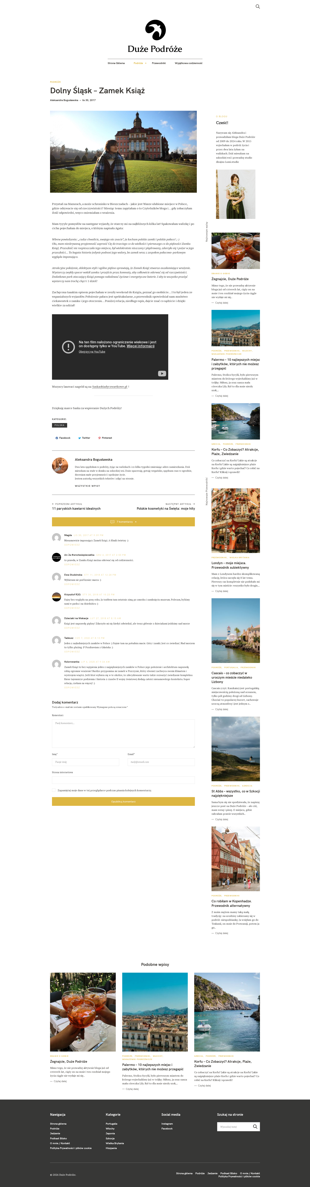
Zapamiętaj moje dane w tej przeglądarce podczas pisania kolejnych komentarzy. (105, 790)
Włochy (247, 350)
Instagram (167, 1123)
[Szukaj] (258, 6)
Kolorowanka (71, 661)
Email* (131, 754)
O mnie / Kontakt (60, 1143)
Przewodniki (159, 63)
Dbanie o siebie (221, 273)
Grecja (216, 444)
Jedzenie (55, 1133)
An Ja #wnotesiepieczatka (79, 554)
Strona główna (58, 1123)
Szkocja (247, 785)
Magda (68, 535)
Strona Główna (116, 63)
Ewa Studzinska (73, 574)
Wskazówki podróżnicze (227, 354)
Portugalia (231, 667)
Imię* (55, 754)
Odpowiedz (72, 545)
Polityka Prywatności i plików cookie (71, 1148)
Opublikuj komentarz (123, 801)
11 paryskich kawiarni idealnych (76, 508)
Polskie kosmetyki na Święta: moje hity (166, 508)
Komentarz (57, 715)
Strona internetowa (62, 772)
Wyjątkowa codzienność (188, 63)
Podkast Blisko (58, 1138)
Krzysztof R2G (72, 594)
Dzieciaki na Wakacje (76, 618)
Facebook (167, 1128)
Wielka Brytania (240, 557)
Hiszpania (111, 1148)
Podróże (138, 63)
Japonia (110, 1133)
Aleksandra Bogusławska (64, 100)
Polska (60, 425)
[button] (155, 36)
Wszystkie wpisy (87, 485)
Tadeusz (68, 637)
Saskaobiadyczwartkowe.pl (109, 386)
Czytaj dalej (221, 302)
